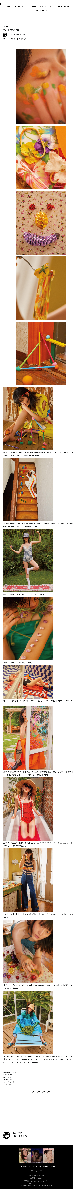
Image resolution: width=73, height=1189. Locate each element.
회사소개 (25, 1166)
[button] (47, 10)
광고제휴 (53, 1166)
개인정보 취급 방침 (32, 1166)
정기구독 (20, 1166)
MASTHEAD (46, 1166)
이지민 (13, 35)
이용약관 (40, 1166)
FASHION (5, 27)
